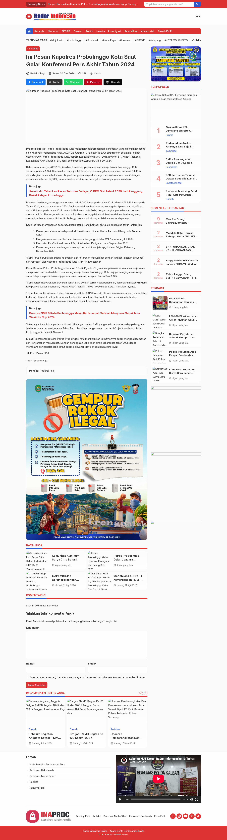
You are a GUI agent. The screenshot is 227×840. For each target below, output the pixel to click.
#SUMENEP (198, 40)
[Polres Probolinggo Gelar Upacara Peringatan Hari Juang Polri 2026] (99, 560)
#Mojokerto (56, 40)
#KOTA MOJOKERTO (176, 40)
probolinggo (40, 360)
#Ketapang (155, 40)
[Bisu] (191, 799)
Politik (89, 31)
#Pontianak (92, 40)
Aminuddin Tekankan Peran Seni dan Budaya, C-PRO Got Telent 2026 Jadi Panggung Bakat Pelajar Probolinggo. (85, 193)
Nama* (30, 663)
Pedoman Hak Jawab (41, 770)
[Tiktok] (198, 816)
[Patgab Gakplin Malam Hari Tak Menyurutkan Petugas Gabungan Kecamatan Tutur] (45, 712)
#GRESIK (140, 40)
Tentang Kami (37, 787)
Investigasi (114, 31)
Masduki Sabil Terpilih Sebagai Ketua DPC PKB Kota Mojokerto (180, 236)
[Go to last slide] (141, 693)
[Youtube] (185, 816)
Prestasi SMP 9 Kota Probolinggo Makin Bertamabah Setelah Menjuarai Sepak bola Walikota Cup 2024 (84, 315)
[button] (197, 4)
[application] (158, 779)
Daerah (78, 31)
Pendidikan (131, 31)
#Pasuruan (125, 40)
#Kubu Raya (109, 40)
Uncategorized (173, 183)
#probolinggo (74, 40)
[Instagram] (179, 816)
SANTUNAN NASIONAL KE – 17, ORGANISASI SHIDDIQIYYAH (180, 250)
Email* (92, 663)
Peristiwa (33, 729)
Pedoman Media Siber (42, 776)
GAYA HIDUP (165, 31)
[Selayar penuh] (196, 799)
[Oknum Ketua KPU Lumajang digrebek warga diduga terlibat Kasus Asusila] (176, 108)
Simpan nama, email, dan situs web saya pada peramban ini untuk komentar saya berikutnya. (88, 677)
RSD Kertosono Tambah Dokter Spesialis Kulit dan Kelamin (182, 179)
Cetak (97, 73)
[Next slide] (145, 693)
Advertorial (147, 31)
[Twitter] (192, 816)
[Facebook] (173, 816)
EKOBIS (66, 31)
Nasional (53, 31)
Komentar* (32, 627)
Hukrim (100, 31)
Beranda (39, 31)
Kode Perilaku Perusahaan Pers (47, 764)
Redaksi (34, 781)
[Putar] (120, 799)
